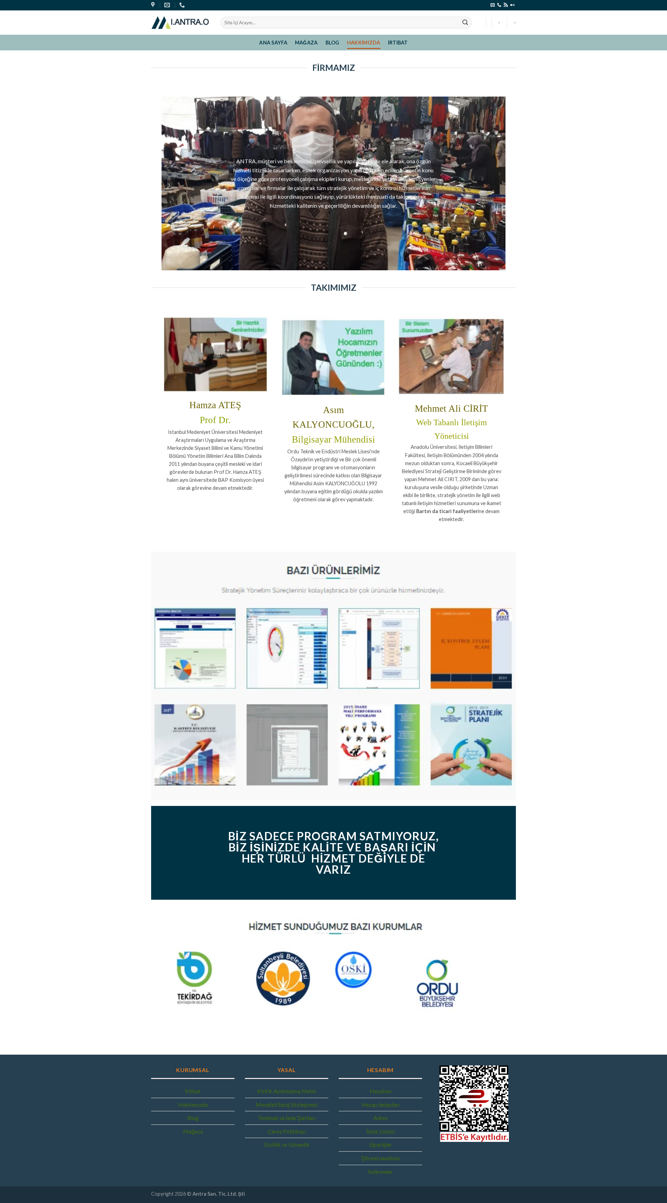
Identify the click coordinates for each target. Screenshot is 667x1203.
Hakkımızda (363, 43)
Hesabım (381, 1091)
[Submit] (465, 22)
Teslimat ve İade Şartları (286, 1117)
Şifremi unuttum (380, 1158)
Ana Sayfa (273, 43)
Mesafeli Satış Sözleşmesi (287, 1104)
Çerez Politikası (287, 1131)
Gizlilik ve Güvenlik (287, 1144)
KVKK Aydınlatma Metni (286, 1091)
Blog (332, 43)
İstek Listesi (381, 1131)
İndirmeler (380, 1171)
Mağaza (306, 43)
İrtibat (398, 43)
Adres (380, 1117)
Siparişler (380, 1144)
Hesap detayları (381, 1104)
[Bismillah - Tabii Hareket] (180, 22)
